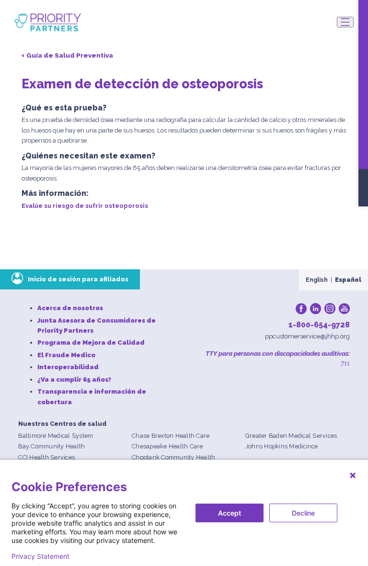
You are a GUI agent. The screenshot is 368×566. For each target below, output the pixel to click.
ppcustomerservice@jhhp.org (307, 336)
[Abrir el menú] (345, 22)
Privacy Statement (40, 556)
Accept (229, 513)
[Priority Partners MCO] (47, 22)
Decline (303, 513)
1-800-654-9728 (319, 324)
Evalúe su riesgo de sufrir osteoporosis (85, 205)
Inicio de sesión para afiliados (78, 279)
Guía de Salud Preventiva (69, 55)
